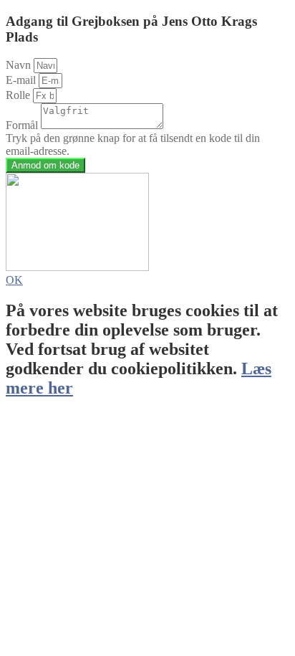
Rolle (19, 95)
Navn (20, 65)
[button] (14, 280)
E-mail (22, 80)
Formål (23, 125)
